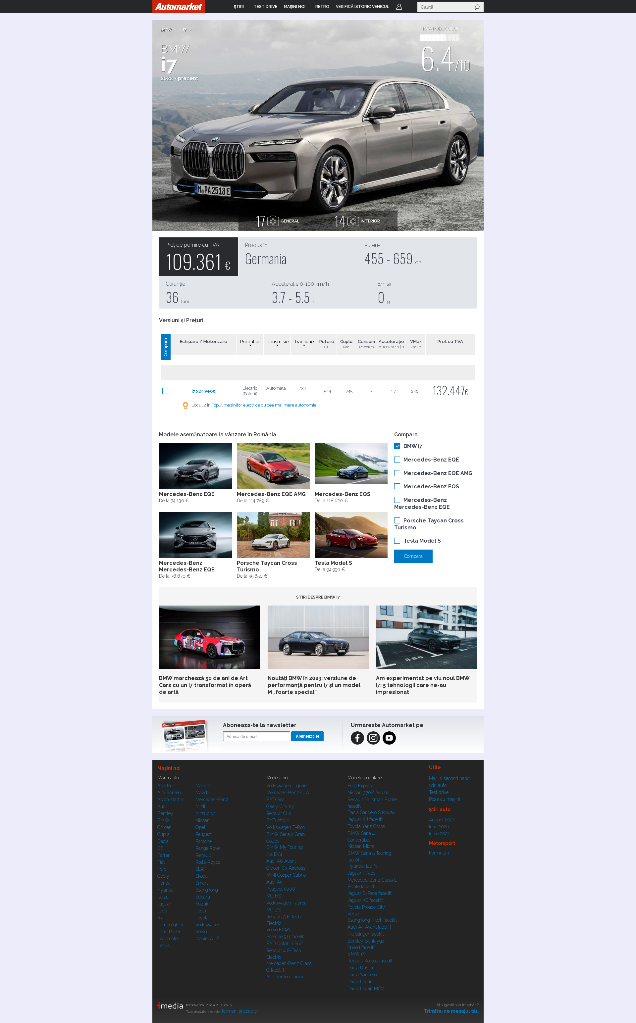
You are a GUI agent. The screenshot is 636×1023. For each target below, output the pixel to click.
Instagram (373, 738)
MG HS (273, 896)
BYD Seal (276, 799)
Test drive (439, 792)
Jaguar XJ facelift (365, 819)
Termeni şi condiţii (239, 1011)
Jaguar (164, 903)
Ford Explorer (361, 785)
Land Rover (169, 931)
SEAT (200, 869)
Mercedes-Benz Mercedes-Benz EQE (422, 503)
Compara (413, 556)
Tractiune (304, 341)
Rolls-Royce (207, 862)
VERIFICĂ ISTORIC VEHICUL (362, 6)
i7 (184, 29)
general (277, 221)
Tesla (200, 910)
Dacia (163, 841)
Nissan (202, 820)
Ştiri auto (438, 785)
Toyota (202, 917)
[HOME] (178, 6)
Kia (160, 917)
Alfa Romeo (169, 792)
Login (399, 6)
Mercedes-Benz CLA (287, 792)
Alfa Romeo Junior (285, 976)
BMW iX (356, 953)
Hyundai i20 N (362, 866)
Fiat (161, 862)
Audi (162, 806)
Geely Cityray (280, 806)
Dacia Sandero (362, 974)
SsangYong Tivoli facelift (372, 920)
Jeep (162, 910)
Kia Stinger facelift (365, 934)
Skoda (201, 876)
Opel (200, 827)
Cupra (163, 834)
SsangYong (206, 890)
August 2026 (442, 819)
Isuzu (163, 897)
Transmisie (277, 341)
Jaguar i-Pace (361, 873)
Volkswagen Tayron (286, 902)
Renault (203, 855)
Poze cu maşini (444, 799)
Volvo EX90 (278, 929)
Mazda (202, 792)
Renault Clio (278, 813)
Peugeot (203, 834)
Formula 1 (439, 852)
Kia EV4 (274, 854)
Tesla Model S (422, 541)
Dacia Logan (360, 981)
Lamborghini (170, 924)
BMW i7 (412, 446)
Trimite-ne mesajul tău (451, 1011)
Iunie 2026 (439, 833)
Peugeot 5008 (280, 889)
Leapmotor (168, 938)
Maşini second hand (449, 778)
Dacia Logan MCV (365, 988)
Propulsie (250, 341)
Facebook (357, 738)
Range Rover (208, 848)
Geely (163, 876)
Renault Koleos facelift (370, 960)
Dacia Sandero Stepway (371, 812)
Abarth (164, 785)
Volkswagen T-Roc (285, 827)
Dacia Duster (360, 967)
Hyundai (166, 890)
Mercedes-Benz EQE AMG (437, 473)
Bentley (165, 813)
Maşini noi (169, 768)
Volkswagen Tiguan (286, 785)
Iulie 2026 (439, 826)
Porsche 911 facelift (285, 936)
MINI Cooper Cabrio (286, 875)
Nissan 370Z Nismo (368, 792)
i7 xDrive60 (203, 391)
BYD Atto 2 (277, 820)
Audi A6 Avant (281, 861)
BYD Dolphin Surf (284, 943)
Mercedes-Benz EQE (431, 460)
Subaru (202, 897)
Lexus (163, 945)
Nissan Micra (360, 846)
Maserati (204, 785)
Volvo (201, 931)
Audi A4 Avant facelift (369, 927)
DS (160, 848)
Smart (201, 883)
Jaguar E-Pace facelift (369, 893)
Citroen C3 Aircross (285, 868)
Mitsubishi (205, 813)
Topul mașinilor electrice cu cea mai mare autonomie (264, 405)
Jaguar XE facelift (365, 900)
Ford (162, 869)
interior (357, 221)
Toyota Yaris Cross (366, 826)
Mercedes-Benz (211, 799)
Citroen (164, 827)
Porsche (203, 841)
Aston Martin (170, 799)
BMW (166, 29)
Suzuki (202, 903)
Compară (165, 347)
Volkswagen (207, 924)
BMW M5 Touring (284, 847)
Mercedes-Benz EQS (431, 486)
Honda (164, 883)
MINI (200, 806)
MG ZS (273, 909)
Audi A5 (274, 882)
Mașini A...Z (207, 938)
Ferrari (164, 855)
